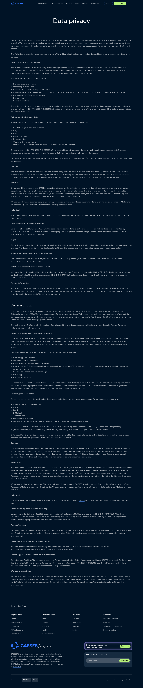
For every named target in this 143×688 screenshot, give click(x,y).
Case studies (16, 634)
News (77, 3)
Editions (69, 3)
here (18, 218)
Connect (45, 622)
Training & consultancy (112, 626)
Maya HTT (17, 667)
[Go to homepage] (17, 3)
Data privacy (118, 680)
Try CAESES (120, 3)
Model (44, 619)
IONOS (79, 215)
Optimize (45, 626)
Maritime (14, 619)
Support (85, 3)
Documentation (109, 630)
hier (12, 503)
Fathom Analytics (33, 70)
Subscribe (124, 660)
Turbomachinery (17, 622)
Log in (108, 3)
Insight (44, 630)
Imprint (108, 680)
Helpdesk (107, 622)
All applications (17, 630)
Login (75, 630)
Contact (129, 680)
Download (95, 3)
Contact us (125, 646)
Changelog (77, 626)
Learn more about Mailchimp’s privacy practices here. (48, 205)
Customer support (110, 619)
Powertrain (15, 626)
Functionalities (57, 3)
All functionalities (48, 634)
